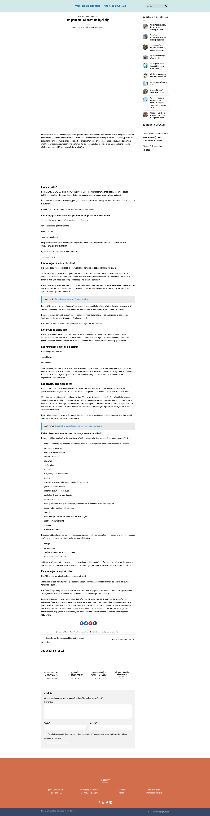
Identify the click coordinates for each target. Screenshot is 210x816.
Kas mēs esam (154, 790)
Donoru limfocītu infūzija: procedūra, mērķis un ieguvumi (99, 674)
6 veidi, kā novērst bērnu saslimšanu (157, 91)
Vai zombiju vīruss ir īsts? (158, 83)
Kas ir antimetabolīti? (121, 640)
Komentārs (49, 702)
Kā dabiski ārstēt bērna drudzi (122, 673)
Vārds (47, 723)
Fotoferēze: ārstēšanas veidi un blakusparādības (75, 674)
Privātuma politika (154, 793)
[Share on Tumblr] (95, 623)
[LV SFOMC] (56, 6)
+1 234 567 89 (56, 793)
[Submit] (166, 6)
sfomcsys (100, 27)
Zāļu (96, 16)
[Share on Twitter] (86, 623)
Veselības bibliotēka (88, 6)
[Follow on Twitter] (107, 802)
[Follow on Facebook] (99, 802)
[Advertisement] (88, 114)
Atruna (121, 793)
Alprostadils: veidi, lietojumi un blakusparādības (51, 674)
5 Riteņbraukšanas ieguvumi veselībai (158, 75)
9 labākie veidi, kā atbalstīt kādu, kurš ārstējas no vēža (158, 115)
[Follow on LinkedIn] (110, 802)
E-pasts (93, 723)
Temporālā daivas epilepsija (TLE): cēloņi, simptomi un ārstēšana (156, 137)
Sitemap (121, 790)
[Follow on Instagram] (103, 802)
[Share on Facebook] (82, 623)
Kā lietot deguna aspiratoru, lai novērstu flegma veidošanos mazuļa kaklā (158, 103)
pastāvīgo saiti (105, 632)
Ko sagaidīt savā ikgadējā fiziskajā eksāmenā (157, 66)
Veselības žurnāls (115, 6)
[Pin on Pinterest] (90, 623)
